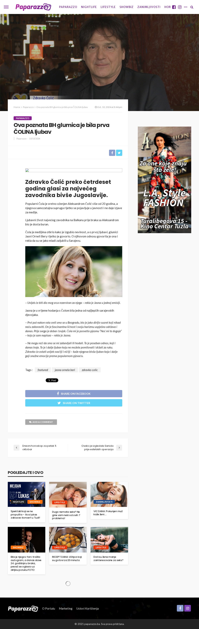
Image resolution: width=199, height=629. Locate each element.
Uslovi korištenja (87, 608)
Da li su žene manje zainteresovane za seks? (108, 558)
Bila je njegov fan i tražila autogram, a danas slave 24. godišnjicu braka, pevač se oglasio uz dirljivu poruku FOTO (26, 563)
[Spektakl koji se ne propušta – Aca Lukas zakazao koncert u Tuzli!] (26, 494)
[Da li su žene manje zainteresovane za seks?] (109, 540)
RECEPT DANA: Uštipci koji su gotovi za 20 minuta (67, 558)
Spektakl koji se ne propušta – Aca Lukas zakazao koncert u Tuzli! (25, 514)
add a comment (42, 421)
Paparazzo (68, 7)
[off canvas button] (6, 7)
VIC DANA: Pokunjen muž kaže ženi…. (107, 513)
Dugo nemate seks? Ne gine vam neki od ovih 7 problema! (66, 515)
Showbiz (127, 7)
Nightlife (89, 7)
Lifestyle (108, 7)
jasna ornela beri (65, 370)
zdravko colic (90, 370)
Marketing (65, 608)
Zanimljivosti (149, 7)
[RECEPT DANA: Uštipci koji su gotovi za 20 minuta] (68, 540)
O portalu (48, 608)
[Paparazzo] (23, 608)
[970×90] (73, 172)
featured (43, 370)
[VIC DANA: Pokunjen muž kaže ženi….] (109, 494)
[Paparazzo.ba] (33, 7)
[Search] (192, 7)
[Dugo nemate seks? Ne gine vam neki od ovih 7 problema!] (68, 494)
